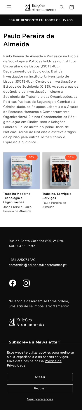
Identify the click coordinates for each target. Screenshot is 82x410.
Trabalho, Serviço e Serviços (57, 196)
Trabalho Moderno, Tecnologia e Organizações (17, 198)
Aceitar (40, 377)
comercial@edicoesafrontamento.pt (38, 265)
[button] (9, 7)
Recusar (40, 388)
